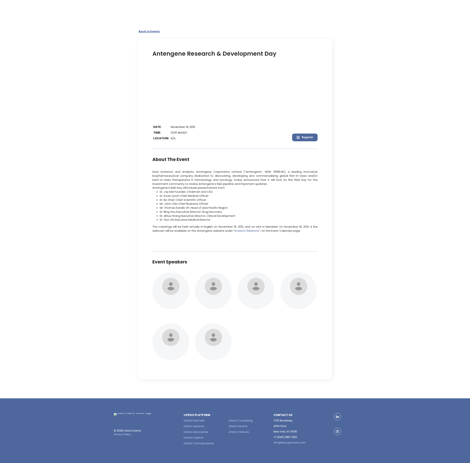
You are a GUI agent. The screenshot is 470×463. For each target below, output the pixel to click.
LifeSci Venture (239, 432)
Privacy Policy (122, 434)
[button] (305, 137)
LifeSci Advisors (194, 426)
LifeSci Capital (193, 437)
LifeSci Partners (194, 420)
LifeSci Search (238, 426)
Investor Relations (247, 231)
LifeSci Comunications (199, 443)
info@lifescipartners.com (290, 442)
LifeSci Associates (196, 432)
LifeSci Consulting (241, 420)
